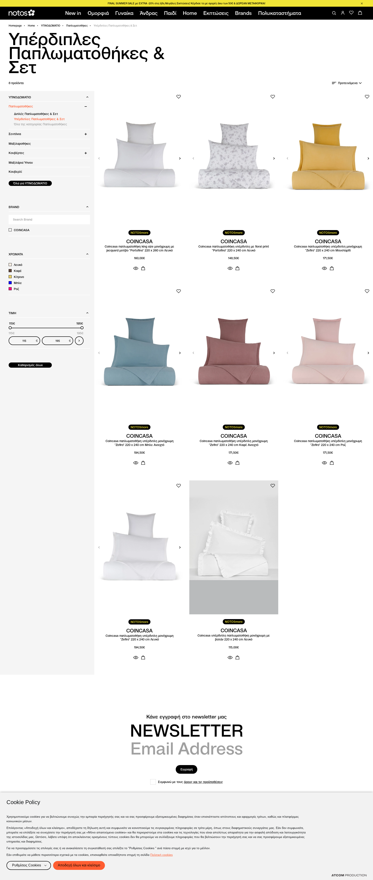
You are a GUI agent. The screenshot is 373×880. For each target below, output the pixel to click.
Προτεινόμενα (347, 83)
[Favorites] (351, 12)
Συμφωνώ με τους (190, 782)
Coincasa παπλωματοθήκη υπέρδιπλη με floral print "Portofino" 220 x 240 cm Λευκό (233, 248)
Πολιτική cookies (161, 854)
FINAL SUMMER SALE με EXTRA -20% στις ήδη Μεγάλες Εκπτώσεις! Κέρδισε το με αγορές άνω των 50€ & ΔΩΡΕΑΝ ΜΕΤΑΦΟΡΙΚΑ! (186, 3)
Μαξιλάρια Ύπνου (21, 163)
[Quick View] (135, 268)
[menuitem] (74, 13)
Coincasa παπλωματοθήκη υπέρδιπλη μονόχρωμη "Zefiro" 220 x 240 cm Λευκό (140, 638)
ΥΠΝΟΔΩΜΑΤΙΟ (50, 25)
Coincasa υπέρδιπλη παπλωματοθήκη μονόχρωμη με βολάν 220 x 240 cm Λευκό (234, 637)
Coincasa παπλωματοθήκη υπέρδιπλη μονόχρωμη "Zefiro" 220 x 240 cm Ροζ (328, 443)
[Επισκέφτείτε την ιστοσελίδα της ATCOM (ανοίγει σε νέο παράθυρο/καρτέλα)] (349, 875)
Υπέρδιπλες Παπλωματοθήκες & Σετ (39, 119)
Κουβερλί (15, 172)
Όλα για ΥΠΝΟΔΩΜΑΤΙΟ (30, 183)
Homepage (15, 25)
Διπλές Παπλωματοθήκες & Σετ (36, 114)
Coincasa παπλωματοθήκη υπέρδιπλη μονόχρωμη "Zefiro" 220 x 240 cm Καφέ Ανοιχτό (234, 443)
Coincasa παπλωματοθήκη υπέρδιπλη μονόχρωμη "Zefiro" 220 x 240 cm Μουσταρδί (328, 248)
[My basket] (360, 12)
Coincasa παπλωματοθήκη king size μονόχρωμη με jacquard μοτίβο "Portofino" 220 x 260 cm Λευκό (139, 248)
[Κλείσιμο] (361, 3)
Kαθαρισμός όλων (30, 365)
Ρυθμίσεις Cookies (26, 865)
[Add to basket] (143, 268)
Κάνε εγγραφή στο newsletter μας (186, 717)
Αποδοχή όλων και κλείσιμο (79, 865)
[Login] (342, 12)
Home (31, 25)
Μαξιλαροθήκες (20, 144)
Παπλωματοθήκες (77, 25)
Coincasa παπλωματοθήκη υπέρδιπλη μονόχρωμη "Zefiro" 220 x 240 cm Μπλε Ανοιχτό (140, 443)
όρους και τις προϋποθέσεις (203, 782)
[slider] (10, 327)
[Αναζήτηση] (334, 13)
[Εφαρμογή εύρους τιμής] (79, 340)
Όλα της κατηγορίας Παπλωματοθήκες (40, 124)
